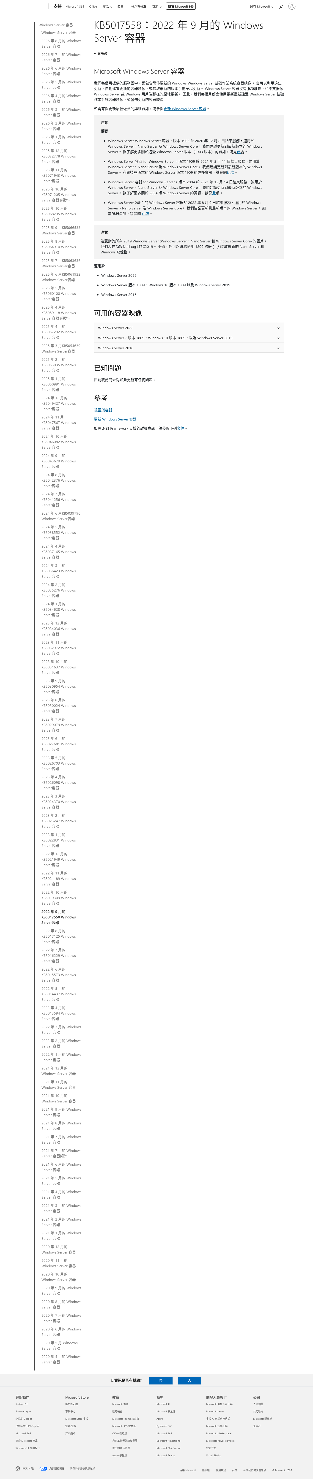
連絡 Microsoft (188, 1470)
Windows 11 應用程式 (28, 1448)
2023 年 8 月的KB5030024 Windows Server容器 (58, 705)
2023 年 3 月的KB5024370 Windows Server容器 (58, 801)
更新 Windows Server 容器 (185, 108)
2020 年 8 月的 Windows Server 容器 (61, 1304)
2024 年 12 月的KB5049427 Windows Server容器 (58, 403)
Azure (159, 1418)
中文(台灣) (28, 1468)
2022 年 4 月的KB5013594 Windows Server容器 (58, 1013)
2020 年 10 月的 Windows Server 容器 (58, 1277)
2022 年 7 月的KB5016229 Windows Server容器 (58, 955)
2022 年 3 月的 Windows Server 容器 (61, 1029)
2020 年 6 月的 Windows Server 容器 (61, 1332)
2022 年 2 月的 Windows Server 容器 (61, 1043)
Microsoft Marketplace (218, 1433)
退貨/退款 (70, 1426)
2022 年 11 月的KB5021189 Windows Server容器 (58, 878)
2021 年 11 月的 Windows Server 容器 (58, 1084)
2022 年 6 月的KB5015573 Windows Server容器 (58, 974)
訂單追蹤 (70, 1433)
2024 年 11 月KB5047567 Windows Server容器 (58, 422)
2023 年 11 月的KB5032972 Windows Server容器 (58, 648)
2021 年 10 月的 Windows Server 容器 (58, 1098)
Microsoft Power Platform (220, 1440)
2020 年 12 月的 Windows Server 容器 (58, 1249)
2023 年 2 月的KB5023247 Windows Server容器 (58, 821)
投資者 (257, 1426)
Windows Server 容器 (55, 24)
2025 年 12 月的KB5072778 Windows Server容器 (58, 156)
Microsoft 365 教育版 (124, 1426)
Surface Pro (22, 1404)
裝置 (121, 6)
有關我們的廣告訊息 (254, 1470)
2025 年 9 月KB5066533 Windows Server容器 (60, 230)
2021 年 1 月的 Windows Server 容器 (61, 1235)
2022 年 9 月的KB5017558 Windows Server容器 (58, 917)
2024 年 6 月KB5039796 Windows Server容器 (60, 516)
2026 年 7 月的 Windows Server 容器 (61, 57)
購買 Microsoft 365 (181, 6)
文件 (180, 428)
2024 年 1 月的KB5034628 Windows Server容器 (58, 609)
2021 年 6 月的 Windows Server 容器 (61, 1167)
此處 (230, 172)
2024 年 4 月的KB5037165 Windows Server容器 (58, 551)
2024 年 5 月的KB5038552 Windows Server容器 (58, 532)
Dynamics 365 (164, 1426)
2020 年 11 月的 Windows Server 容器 (58, 1263)
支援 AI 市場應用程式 (218, 1418)
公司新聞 (258, 1411)
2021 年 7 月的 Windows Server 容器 (61, 1139)
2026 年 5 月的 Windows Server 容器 (61, 84)
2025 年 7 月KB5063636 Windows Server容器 (60, 263)
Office (93, 6)
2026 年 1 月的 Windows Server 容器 (61, 139)
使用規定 (221, 1470)
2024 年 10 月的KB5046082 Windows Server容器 (58, 442)
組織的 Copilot (24, 1418)
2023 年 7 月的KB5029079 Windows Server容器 (58, 725)
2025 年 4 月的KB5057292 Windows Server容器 (58, 332)
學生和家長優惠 (121, 1448)
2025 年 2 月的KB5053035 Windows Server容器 (58, 365)
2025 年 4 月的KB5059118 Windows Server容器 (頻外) (58, 312)
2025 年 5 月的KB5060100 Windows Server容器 (58, 293)
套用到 (102, 53)
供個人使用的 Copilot (27, 1426)
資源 (155, 6)
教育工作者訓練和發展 (124, 1440)
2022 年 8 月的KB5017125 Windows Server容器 (58, 936)
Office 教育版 (119, 1433)
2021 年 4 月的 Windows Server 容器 (61, 1194)
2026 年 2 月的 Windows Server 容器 (61, 126)
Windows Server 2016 (115, 347)
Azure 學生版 (119, 1455)
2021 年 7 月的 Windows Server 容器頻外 (61, 1153)
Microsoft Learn (215, 1411)
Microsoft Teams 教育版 (125, 1418)
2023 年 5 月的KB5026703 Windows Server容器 (58, 763)
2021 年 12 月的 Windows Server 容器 (58, 1071)
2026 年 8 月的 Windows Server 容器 (61, 43)
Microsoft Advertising (168, 1440)
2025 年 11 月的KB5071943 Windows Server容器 (58, 175)
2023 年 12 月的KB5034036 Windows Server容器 (58, 628)
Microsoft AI (163, 1404)
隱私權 (206, 1470)
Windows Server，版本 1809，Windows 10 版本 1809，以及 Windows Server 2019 (165, 337)
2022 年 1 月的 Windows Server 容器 (61, 1057)
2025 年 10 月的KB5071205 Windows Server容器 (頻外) (58, 194)
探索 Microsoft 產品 (27, 1440)
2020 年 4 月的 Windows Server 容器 (61, 1359)
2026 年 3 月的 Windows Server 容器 (61, 112)
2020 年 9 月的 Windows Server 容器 (61, 1290)
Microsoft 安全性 (165, 1411)
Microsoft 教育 (120, 1404)
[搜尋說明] (281, 6)
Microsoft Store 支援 (76, 1418)
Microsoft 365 (75, 6)
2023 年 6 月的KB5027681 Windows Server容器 (58, 744)
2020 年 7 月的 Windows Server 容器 (61, 1318)
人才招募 (258, 1404)
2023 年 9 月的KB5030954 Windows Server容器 (58, 686)
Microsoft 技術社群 (217, 1426)
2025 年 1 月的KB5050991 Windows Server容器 (58, 384)
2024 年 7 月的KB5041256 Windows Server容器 (58, 499)
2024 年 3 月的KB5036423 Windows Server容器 (58, 571)
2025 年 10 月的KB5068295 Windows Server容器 (58, 214)
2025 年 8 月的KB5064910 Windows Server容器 (58, 247)
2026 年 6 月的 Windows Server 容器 (61, 71)
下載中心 (70, 1411)
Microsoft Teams (165, 1455)
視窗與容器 (103, 409)
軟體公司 (211, 1448)
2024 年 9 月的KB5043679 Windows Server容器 (58, 461)
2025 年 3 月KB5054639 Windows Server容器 (60, 348)
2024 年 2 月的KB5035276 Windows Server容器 (58, 590)
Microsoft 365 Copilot (168, 1448)
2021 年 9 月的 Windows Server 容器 (61, 1112)
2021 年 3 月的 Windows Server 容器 (61, 1208)
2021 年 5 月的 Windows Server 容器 (61, 1180)
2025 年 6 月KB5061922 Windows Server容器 (60, 277)
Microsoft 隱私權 (262, 1418)
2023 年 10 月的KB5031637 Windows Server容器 (58, 667)
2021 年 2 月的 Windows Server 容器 (61, 1222)
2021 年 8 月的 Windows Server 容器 (61, 1126)
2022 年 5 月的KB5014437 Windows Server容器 (58, 994)
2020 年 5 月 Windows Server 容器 (59, 1345)
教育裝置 (117, 1411)
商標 (234, 1470)
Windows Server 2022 (115, 327)
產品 (106, 6)
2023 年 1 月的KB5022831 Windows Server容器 (58, 840)
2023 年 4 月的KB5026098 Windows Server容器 (58, 782)
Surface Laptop (24, 1411)
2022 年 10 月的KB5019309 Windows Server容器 (58, 898)
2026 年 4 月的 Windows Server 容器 (61, 98)
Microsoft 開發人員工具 (219, 1404)
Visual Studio (213, 1455)
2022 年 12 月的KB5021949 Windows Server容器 (58, 859)
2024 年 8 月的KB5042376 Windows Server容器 (58, 480)
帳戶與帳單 (138, 6)
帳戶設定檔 (71, 1404)
